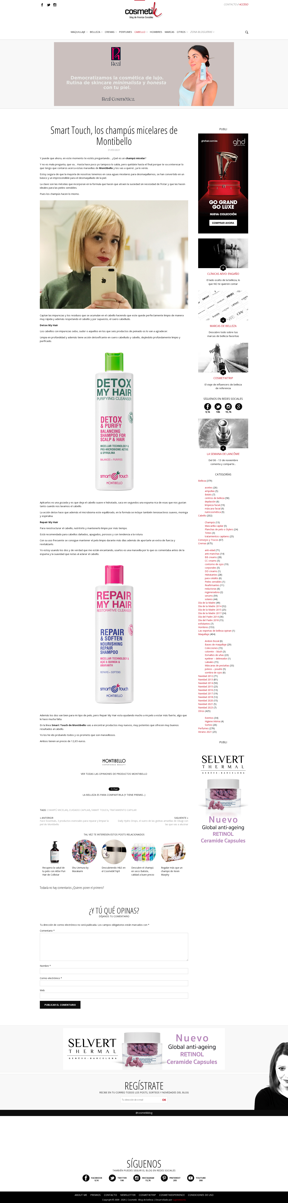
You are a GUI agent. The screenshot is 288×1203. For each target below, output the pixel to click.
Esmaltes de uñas (214, 655)
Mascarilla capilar (214, 525)
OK (164, 1100)
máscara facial (212, 508)
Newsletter (128, 1195)
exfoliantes (204, 623)
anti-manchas (212, 553)
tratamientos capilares (217, 536)
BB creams (211, 557)
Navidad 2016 (205, 690)
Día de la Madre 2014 (209, 606)
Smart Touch (99, 810)
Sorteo (208, 724)
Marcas (169, 31)
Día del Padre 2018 (208, 620)
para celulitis (211, 578)
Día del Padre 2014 (208, 616)
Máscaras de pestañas (217, 665)
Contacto (230, 4)
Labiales (209, 662)
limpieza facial (212, 505)
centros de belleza (214, 498)
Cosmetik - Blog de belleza (140, 1199)
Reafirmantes (212, 585)
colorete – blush (213, 651)
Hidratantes (211, 574)
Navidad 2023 (205, 707)
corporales (210, 567)
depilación (210, 501)
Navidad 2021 (205, 704)
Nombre (45, 965)
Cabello (202, 515)
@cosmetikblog (144, 1112)
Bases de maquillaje (215, 644)
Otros (181, 31)
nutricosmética (213, 512)
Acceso (243, 4)
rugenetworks (179, 1199)
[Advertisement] (223, 911)
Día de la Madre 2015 (209, 609)
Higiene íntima (212, 721)
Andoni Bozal (212, 641)
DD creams (211, 571)
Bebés (208, 494)
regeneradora (212, 592)
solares (209, 599)
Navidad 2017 (205, 693)
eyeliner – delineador (216, 658)
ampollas (210, 491)
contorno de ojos (214, 564)
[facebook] (42, 4)
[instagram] (54, 4)
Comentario (47, 930)
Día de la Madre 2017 (209, 613)
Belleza (95, 31)
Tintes (208, 532)
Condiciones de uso (201, 1195)
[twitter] (48, 4)
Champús (210, 522)
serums (209, 595)
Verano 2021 (205, 731)
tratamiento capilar (123, 810)
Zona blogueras (201, 31)
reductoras (210, 588)
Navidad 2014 (205, 683)
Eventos (209, 717)
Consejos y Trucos (208, 539)
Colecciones (211, 648)
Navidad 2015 (205, 686)
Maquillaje (78, 31)
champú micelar (57, 810)
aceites (208, 487)
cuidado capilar (79, 810)
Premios (95, 1195)
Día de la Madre (206, 602)
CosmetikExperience (172, 1195)
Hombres (203, 627)
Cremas (109, 31)
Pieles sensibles (213, 581)
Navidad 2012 (205, 676)
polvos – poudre (213, 669)
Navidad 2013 (205, 679)
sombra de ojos (213, 672)
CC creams (210, 560)
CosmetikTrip (147, 1195)
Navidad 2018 (205, 697)
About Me (81, 1195)
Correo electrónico (51, 978)
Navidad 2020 (205, 700)
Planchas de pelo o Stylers (219, 529)
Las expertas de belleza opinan (215, 630)
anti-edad (210, 550)
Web (42, 990)
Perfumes (203, 728)
